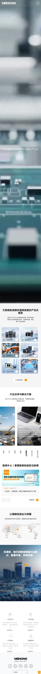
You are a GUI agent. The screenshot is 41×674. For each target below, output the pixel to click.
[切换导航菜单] (37, 3)
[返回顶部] (39, 672)
